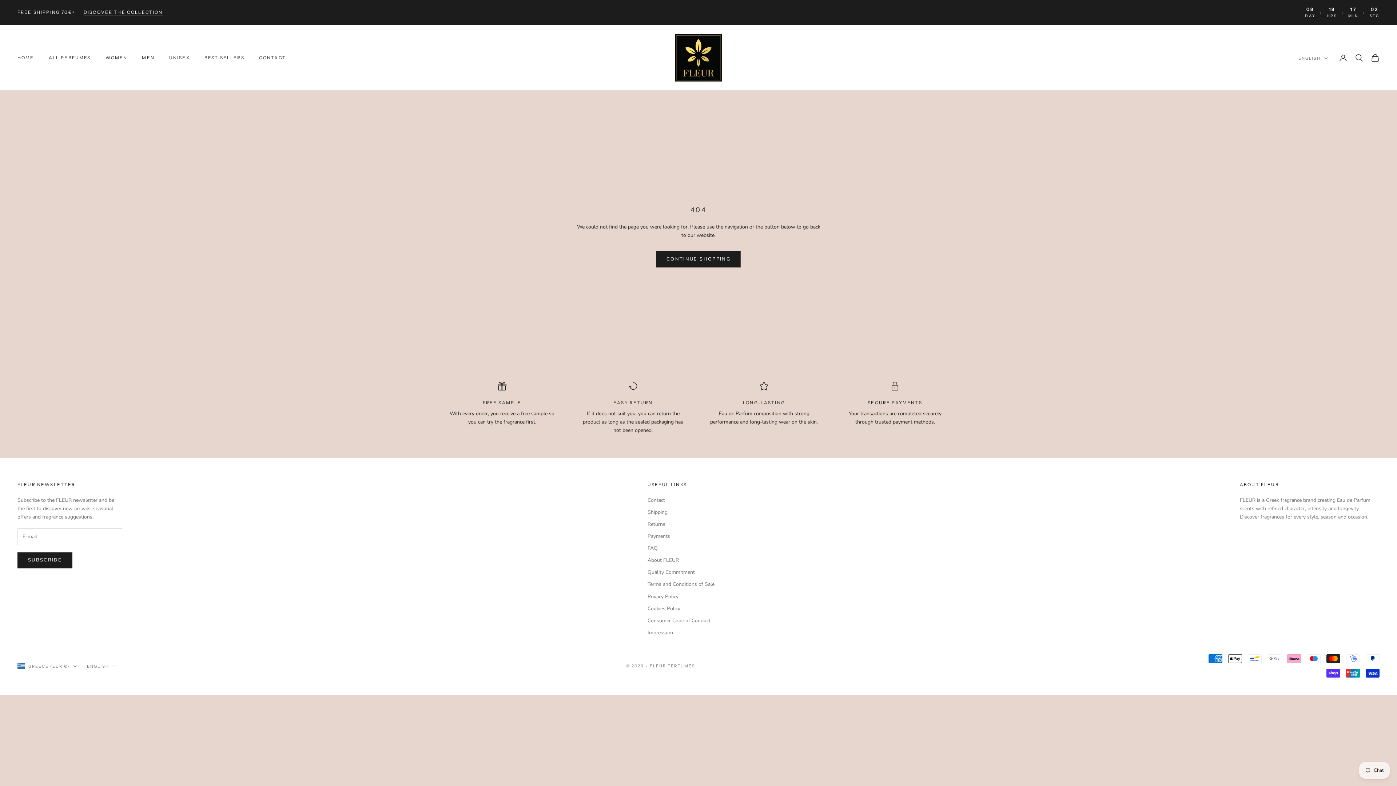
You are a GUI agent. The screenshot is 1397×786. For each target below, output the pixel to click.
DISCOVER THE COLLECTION (123, 12)
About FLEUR (663, 560)
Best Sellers (224, 57)
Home (25, 57)
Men (148, 57)
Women (117, 57)
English (1309, 58)
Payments (659, 536)
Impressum (660, 632)
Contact (272, 57)
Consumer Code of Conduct (679, 620)
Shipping (658, 512)
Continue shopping (698, 259)
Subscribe (45, 560)
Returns (656, 524)
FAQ (653, 548)
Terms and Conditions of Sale (681, 584)
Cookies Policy (664, 608)
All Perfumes (70, 57)
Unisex (179, 57)
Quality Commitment (671, 572)
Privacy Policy (663, 596)
